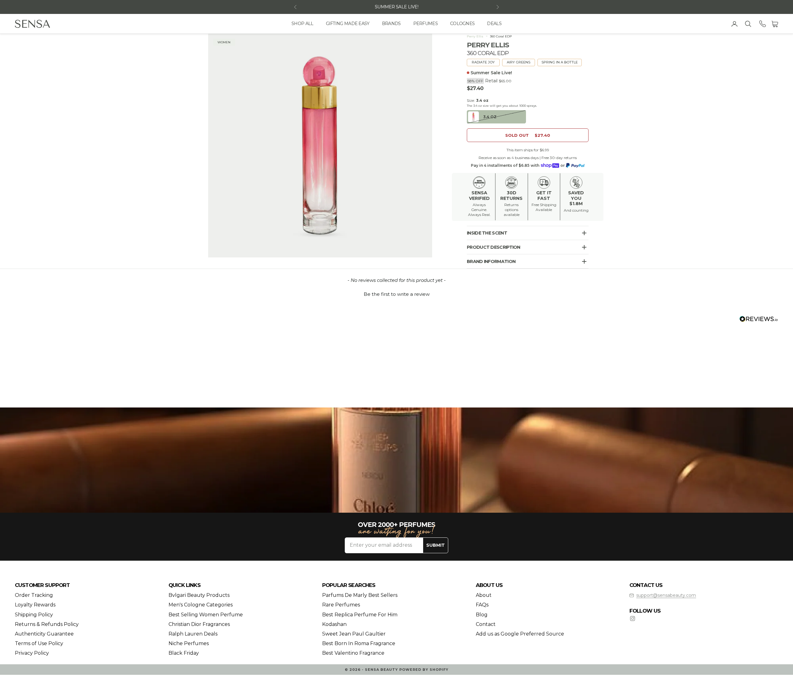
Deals (494, 23)
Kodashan (334, 624)
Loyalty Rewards (35, 605)
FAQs (482, 605)
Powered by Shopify (424, 669)
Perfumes (425, 23)
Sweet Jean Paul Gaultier (354, 634)
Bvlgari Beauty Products (199, 595)
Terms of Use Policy (39, 643)
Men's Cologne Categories (201, 605)
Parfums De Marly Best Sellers (359, 595)
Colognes (462, 23)
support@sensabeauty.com (666, 595)
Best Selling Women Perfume (206, 615)
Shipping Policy (34, 615)
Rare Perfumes (341, 605)
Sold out (527, 135)
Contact (486, 624)
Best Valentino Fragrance (353, 653)
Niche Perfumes (189, 643)
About (484, 595)
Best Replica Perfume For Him (359, 615)
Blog (482, 615)
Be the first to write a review (397, 294)
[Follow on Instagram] (632, 618)
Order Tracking (34, 595)
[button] (396, 293)
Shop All (302, 23)
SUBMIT (435, 545)
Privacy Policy (32, 653)
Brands (391, 23)
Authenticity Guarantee (44, 634)
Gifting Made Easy (348, 23)
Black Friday (184, 653)
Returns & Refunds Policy (47, 624)
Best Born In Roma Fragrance (358, 643)
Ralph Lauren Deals (193, 634)
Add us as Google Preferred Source (520, 634)
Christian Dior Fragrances (199, 624)
